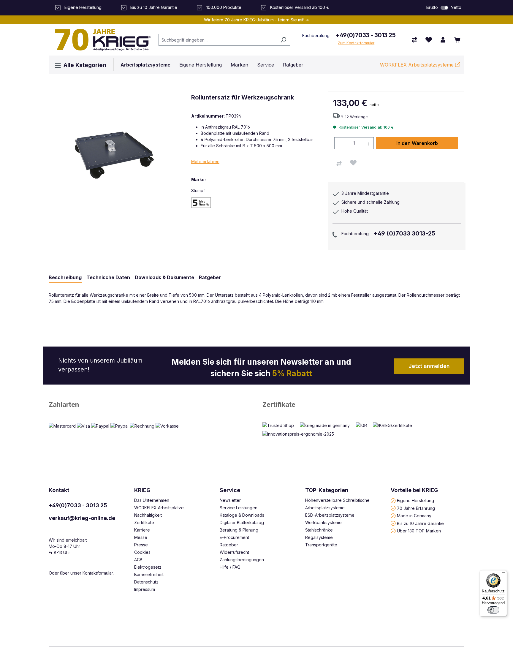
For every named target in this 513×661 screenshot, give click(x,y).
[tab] (65, 277)
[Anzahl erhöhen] (369, 143)
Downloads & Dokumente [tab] (164, 277)
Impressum (144, 589)
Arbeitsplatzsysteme (325, 507)
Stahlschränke (319, 529)
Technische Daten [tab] (108, 277)
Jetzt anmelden (429, 366)
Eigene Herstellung (415, 500)
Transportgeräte (321, 544)
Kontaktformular (98, 572)
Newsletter (230, 500)
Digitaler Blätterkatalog (242, 522)
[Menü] (503, 573)
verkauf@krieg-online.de (82, 518)
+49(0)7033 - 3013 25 (365, 35)
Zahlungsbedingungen (242, 559)
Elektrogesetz (148, 567)
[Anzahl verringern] (339, 143)
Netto (456, 7)
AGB (138, 559)
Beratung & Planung (239, 529)
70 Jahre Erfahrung (416, 507)
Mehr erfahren (205, 161)
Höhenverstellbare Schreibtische (337, 500)
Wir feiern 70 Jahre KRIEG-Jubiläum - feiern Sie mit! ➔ (256, 19)
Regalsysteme (319, 537)
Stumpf (198, 190)
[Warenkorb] (457, 40)
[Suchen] (283, 40)
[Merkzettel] (429, 40)
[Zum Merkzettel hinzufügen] (353, 163)
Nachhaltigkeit (148, 515)
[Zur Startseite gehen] (101, 40)
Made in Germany (414, 515)
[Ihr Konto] (443, 40)
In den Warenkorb (417, 143)
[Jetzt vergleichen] (414, 40)
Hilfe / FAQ (230, 567)
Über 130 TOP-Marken (419, 530)
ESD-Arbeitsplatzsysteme (329, 515)
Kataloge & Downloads (242, 515)
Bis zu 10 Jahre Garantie (420, 523)
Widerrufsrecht (234, 552)
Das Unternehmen (151, 500)
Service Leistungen (238, 507)
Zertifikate (278, 404)
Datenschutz (146, 581)
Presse (141, 544)
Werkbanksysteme (323, 522)
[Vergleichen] (339, 164)
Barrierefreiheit (149, 574)
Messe (140, 537)
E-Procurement (234, 537)
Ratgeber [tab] (210, 277)
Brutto (432, 7)
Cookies (142, 552)
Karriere (142, 529)
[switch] (444, 7)
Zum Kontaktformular (356, 43)
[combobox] (218, 40)
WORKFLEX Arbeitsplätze (159, 507)
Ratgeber (229, 544)
